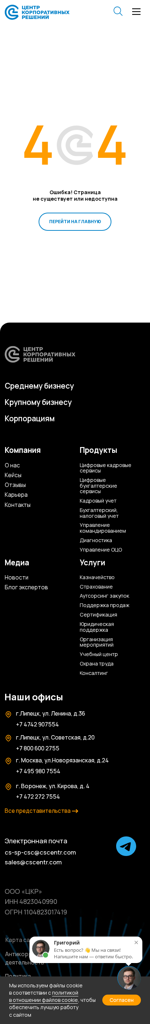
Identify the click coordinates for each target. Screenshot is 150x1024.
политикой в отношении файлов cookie (43, 996)
